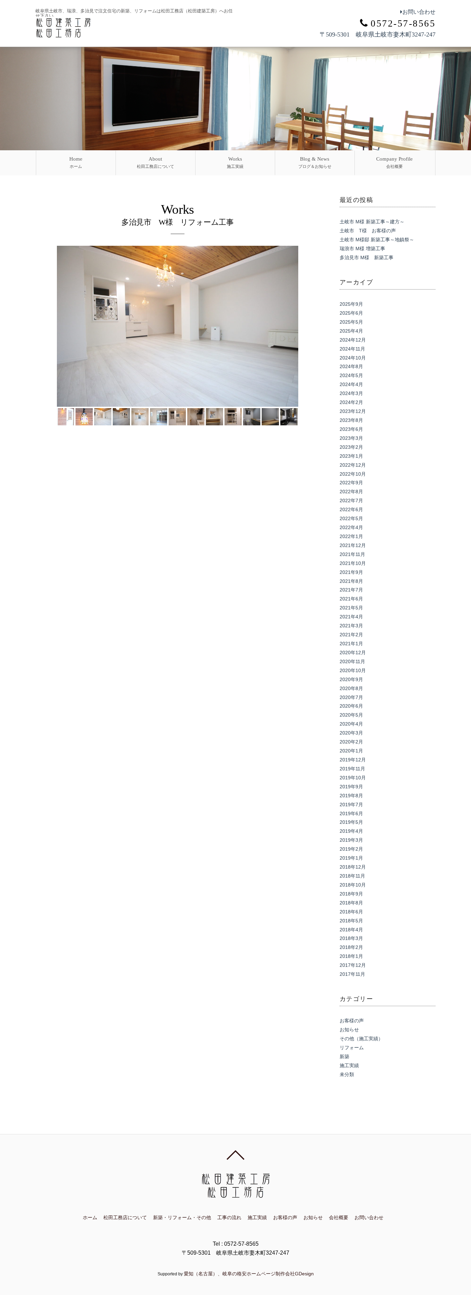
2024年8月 (351, 366)
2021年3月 (351, 625)
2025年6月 (351, 313)
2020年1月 (351, 750)
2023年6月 (351, 429)
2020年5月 (351, 715)
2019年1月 (351, 858)
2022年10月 (353, 474)
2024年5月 (351, 375)
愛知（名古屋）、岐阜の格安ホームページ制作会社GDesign (249, 1273)
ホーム (75, 162)
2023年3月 (351, 438)
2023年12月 (353, 411)
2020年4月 (351, 724)
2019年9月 (351, 786)
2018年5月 (351, 920)
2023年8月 (351, 420)
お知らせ (349, 1029)
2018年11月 (352, 876)
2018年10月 (353, 885)
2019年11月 (352, 768)
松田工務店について (155, 162)
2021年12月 (353, 545)
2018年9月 (351, 894)
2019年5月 (351, 822)
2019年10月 (353, 777)
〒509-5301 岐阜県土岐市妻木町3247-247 (377, 34)
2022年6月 (351, 509)
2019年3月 (351, 840)
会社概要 (394, 162)
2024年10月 (353, 358)
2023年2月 (351, 447)
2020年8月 (351, 688)
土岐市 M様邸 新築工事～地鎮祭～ (377, 239)
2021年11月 (352, 554)
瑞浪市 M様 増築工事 (362, 248)
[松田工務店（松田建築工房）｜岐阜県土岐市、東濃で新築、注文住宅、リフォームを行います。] (63, 34)
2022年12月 (353, 465)
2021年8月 (351, 581)
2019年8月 (351, 795)
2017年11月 (352, 974)
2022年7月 (351, 500)
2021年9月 (351, 572)
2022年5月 (351, 518)
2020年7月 (351, 697)
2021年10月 (353, 563)
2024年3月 (351, 393)
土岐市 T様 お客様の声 (368, 230)
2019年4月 (351, 831)
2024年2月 (351, 402)
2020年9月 (351, 679)
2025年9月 (351, 304)
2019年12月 (353, 759)
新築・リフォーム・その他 (182, 1217)
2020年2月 (351, 742)
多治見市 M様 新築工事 (366, 257)
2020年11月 (352, 661)
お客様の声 (352, 1020)
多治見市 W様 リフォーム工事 (177, 222)
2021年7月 (351, 590)
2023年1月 (351, 456)
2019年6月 (351, 813)
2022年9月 (351, 482)
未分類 (347, 1074)
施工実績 (235, 162)
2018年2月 (351, 947)
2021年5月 (351, 607)
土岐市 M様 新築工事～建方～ (372, 221)
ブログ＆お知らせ (314, 162)
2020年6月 (351, 706)
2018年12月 (353, 867)
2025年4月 (351, 331)
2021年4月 (351, 616)
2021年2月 (351, 634)
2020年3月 (351, 733)
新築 (344, 1056)
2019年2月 (351, 849)
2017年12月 (353, 965)
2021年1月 (351, 643)
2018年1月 (351, 956)
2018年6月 (351, 911)
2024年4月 (351, 384)
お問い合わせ (418, 12)
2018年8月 (351, 903)
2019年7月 (351, 804)
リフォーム (352, 1047)
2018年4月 (351, 929)
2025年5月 (351, 322)
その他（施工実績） (361, 1038)
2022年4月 (351, 527)
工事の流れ (229, 1217)
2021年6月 (351, 598)
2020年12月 (353, 652)
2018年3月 (351, 938)
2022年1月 (351, 536)
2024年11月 (352, 349)
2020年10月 (353, 670)
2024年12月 (353, 340)
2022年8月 (351, 491)
